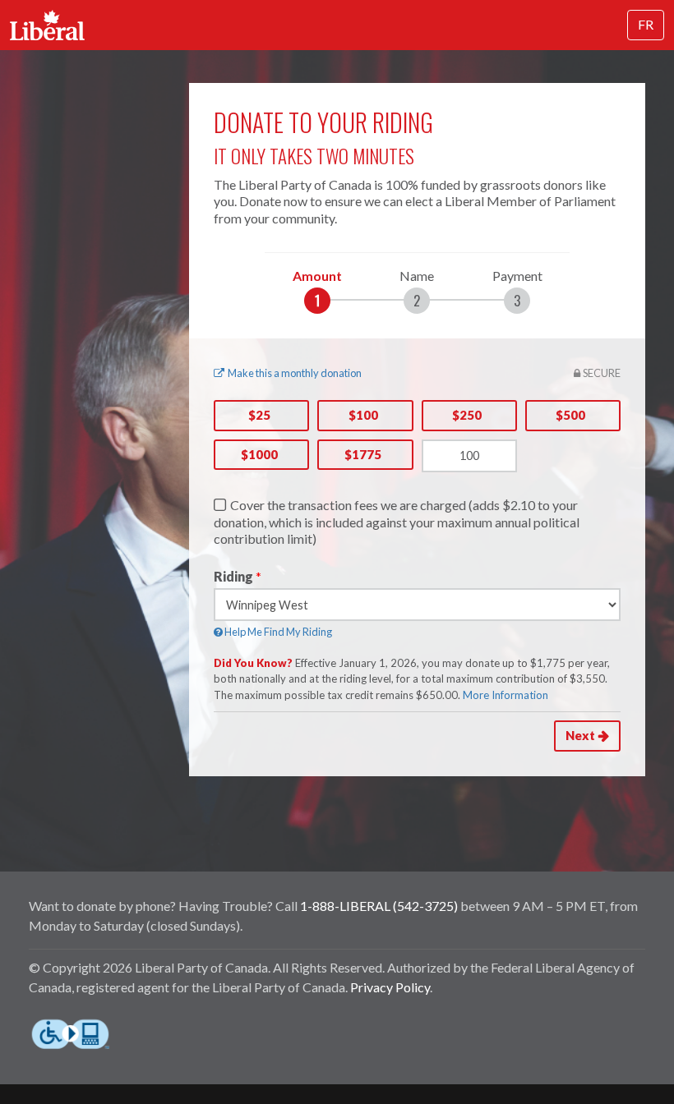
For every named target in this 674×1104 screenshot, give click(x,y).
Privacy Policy (390, 987)
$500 (570, 414)
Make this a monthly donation (295, 373)
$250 (467, 414)
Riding (233, 576)
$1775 (362, 454)
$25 (259, 414)
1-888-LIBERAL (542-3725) (379, 905)
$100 (363, 414)
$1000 (259, 454)
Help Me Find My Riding (277, 631)
